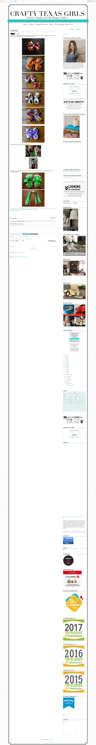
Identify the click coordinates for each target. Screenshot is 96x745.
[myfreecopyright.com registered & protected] (72, 516)
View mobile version (33, 248)
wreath (69, 402)
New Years (74, 405)
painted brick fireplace (82, 411)
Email (27, 236)
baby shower (81, 405)
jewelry (71, 407)
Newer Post (12, 246)
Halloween (76, 396)
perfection (76, 406)
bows (16, 210)
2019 (66, 356)
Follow (64, 34)
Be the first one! (27, 221)
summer (68, 397)
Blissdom (75, 411)
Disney (68, 410)
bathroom (65, 406)
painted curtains (69, 411)
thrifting (79, 402)
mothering (65, 399)
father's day (67, 403)
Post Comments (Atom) (20, 252)
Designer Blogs (51, 739)
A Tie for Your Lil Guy (69, 385)
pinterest (74, 402)
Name (11, 236)
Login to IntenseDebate (25, 234)
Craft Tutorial (67, 393)
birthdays (82, 403)
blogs (84, 404)
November (68, 376)
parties (64, 402)
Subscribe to (12, 240)
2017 (66, 360)
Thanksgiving (67, 400)
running (82, 407)
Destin (64, 410)
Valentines (80, 397)
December (68, 374)
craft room (66, 407)
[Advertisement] (72, 455)
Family (84, 399)
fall (73, 397)
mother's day (65, 404)
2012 (66, 369)
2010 (66, 372)
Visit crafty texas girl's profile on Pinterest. (71, 171)
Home (33, 246)
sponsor (84, 396)
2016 (66, 361)
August (67, 381)
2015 (66, 363)
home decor (81, 393)
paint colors (67, 405)
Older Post (54, 246)
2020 (66, 354)
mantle (80, 410)
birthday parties (76, 400)
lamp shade (70, 406)
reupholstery (77, 407)
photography (74, 403)
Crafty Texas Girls (71, 177)
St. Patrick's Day (82, 406)
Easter (72, 399)
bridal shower (74, 410)
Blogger (83, 531)
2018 (66, 358)
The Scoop (81, 401)
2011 (66, 371)
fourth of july (74, 401)
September (68, 379)
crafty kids (70, 394)
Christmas (82, 394)
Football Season (68, 383)
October (67, 378)
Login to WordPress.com (33, 234)
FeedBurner (77, 93)
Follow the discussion (55, 217)
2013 (66, 367)
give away (79, 399)
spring (80, 404)
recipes (68, 396)
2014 (66, 365)
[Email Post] (35, 209)
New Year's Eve (74, 404)
